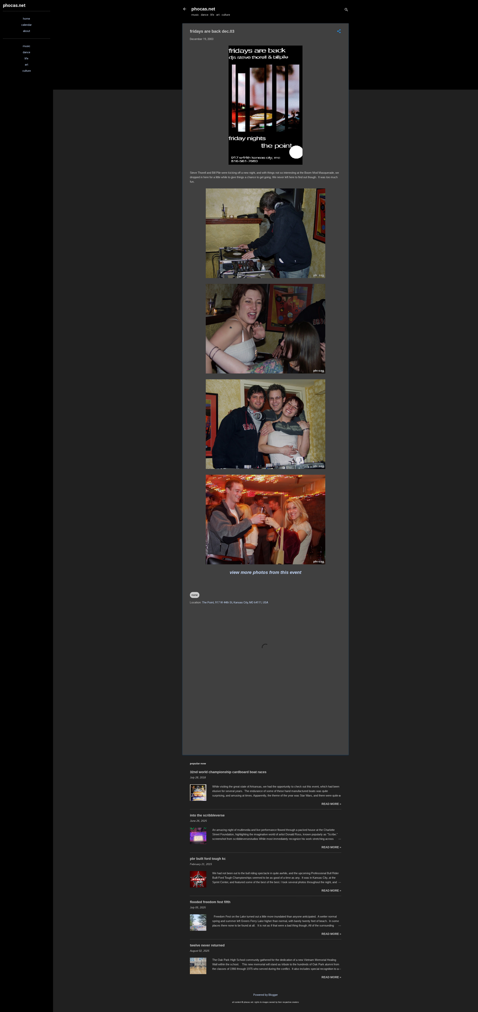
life (26, 58)
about (26, 31)
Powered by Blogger (265, 994)
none (195, 595)
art (26, 64)
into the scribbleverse (207, 815)
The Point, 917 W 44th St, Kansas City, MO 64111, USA (235, 602)
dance (26, 52)
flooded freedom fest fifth (210, 902)
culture (26, 70)
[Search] (346, 10)
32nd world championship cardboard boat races (228, 772)
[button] (339, 31)
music (26, 46)
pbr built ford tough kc (208, 859)
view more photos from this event (265, 572)
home (26, 18)
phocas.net (203, 8)
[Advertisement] (265, 720)
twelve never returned (207, 945)
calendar (26, 25)
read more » (331, 803)
